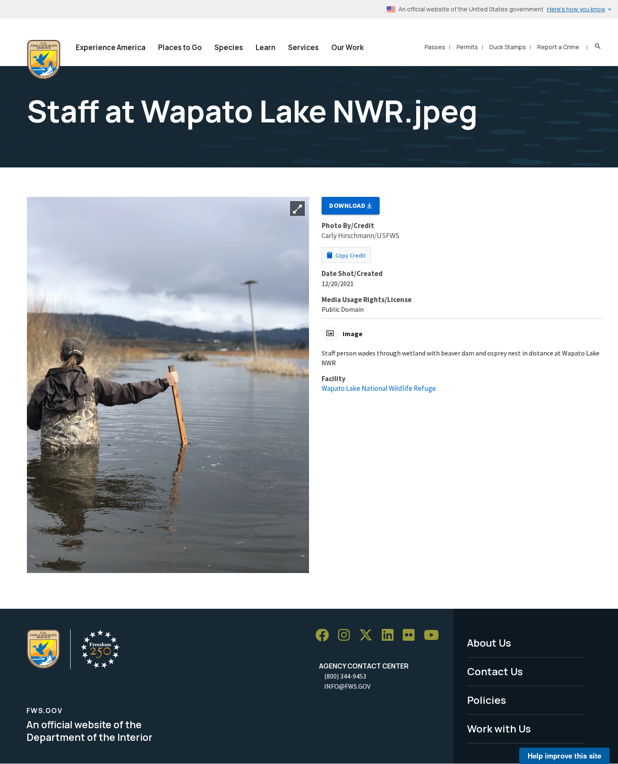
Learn (265, 47)
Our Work (347, 47)
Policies (486, 700)
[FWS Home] (44, 60)
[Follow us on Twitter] (368, 635)
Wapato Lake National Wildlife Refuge (379, 388)
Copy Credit (349, 255)
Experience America (110, 47)
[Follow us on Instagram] (347, 635)
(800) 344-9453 (345, 676)
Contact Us (495, 671)
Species (228, 47)
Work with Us (499, 728)
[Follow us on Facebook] (325, 635)
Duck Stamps (507, 47)
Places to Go (180, 47)
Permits (467, 47)
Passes (435, 47)
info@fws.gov (347, 686)
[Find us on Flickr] (411, 635)
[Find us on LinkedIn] (390, 635)
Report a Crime (558, 47)
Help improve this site (564, 756)
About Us (489, 643)
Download (348, 205)
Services (303, 47)
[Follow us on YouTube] (434, 635)
